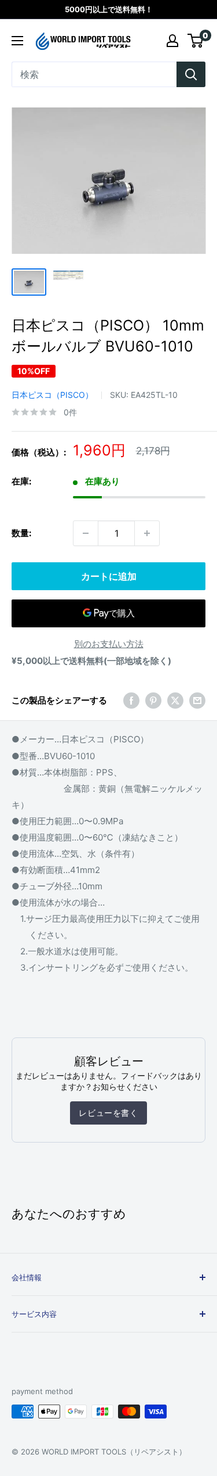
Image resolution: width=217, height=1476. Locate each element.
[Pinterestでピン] (153, 700)
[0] (196, 41)
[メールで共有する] (197, 700)
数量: (21, 532)
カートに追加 (109, 576)
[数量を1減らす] (85, 533)
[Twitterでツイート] (175, 700)
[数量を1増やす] (147, 533)
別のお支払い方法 (109, 643)
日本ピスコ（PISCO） (52, 395)
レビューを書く (108, 1113)
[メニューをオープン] (17, 40)
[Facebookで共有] (131, 700)
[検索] (190, 74)
